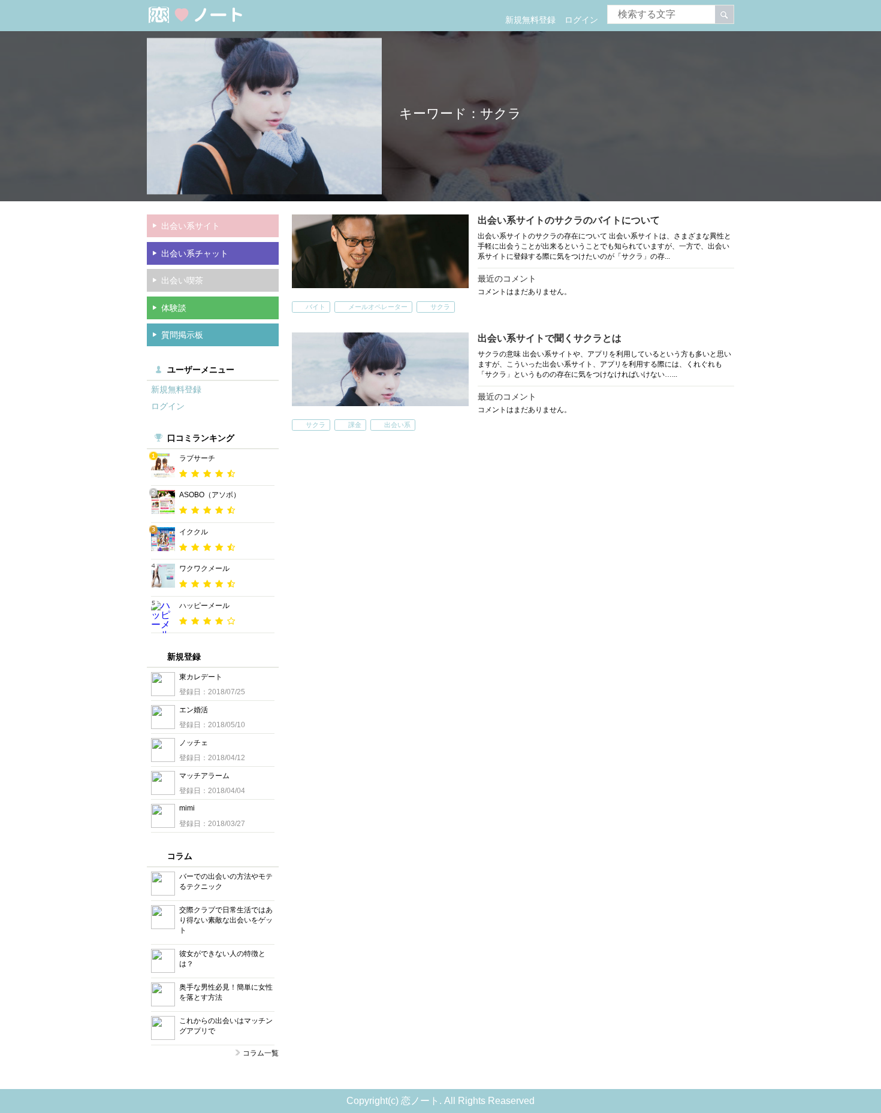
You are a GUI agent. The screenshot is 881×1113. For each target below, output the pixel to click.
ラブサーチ (197, 458)
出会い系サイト (190, 226)
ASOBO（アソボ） (209, 495)
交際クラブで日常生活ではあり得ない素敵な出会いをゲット (226, 920)
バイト (315, 306)
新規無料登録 (530, 20)
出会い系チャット (194, 253)
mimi (187, 808)
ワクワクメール (204, 568)
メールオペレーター (378, 306)
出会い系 (397, 424)
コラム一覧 (261, 1053)
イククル (193, 532)
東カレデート (200, 677)
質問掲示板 (182, 335)
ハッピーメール (204, 605)
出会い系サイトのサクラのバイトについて (569, 220)
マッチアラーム (204, 776)
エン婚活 (193, 710)
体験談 (173, 308)
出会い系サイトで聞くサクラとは (549, 338)
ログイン (581, 20)
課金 (354, 424)
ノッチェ (193, 743)
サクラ (440, 306)
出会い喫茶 (182, 280)
